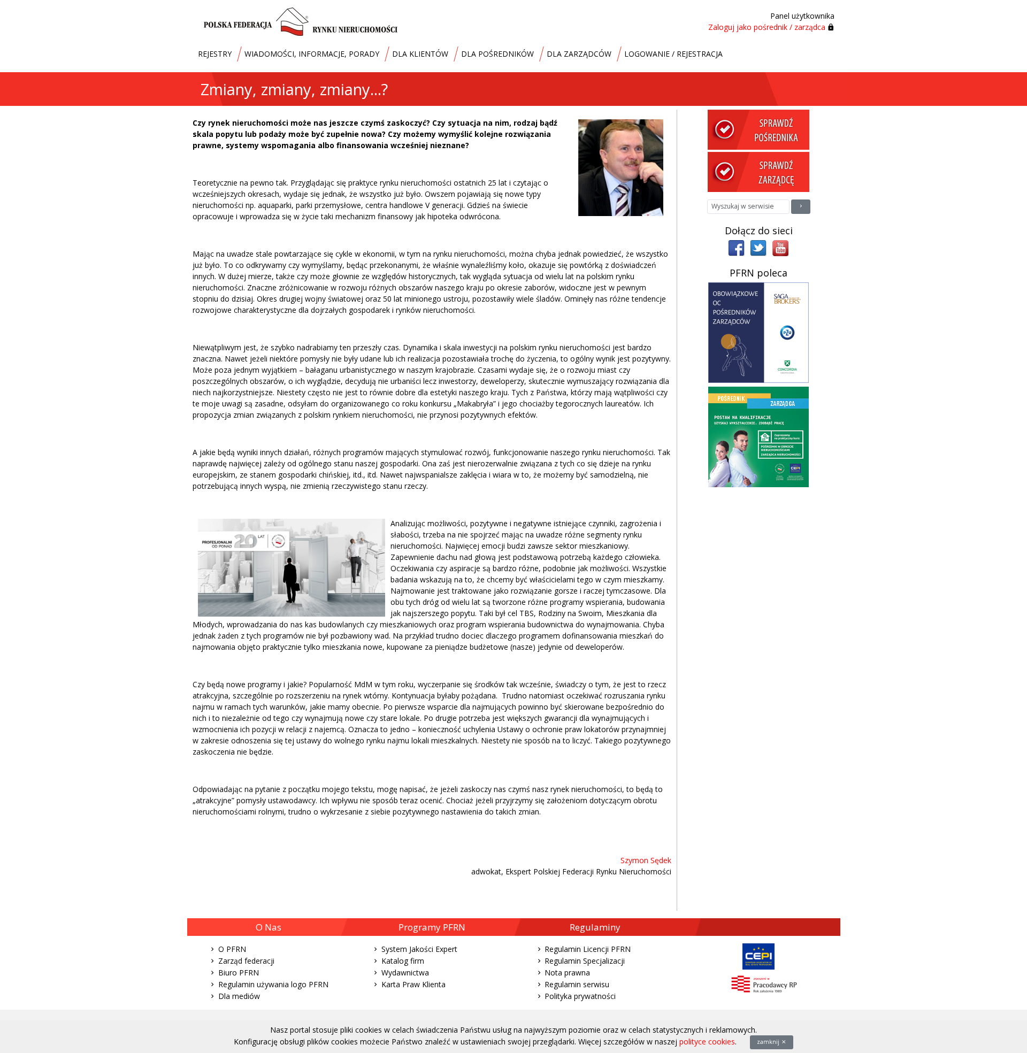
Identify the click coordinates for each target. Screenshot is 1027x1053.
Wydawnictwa (405, 972)
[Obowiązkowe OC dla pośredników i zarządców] (758, 332)
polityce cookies (707, 1041)
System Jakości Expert (419, 949)
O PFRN (232, 949)
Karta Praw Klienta (413, 984)
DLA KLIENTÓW (420, 54)
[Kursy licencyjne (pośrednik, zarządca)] (758, 436)
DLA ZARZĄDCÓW (579, 54)
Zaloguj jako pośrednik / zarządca (766, 27)
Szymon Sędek (645, 860)
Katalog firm (402, 961)
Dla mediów (239, 996)
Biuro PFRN (238, 972)
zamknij (769, 1042)
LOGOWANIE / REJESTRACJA (673, 54)
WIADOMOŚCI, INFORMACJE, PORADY (311, 54)
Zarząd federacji (246, 961)
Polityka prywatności (580, 996)
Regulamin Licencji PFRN (588, 949)
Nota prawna (567, 972)
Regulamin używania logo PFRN (273, 984)
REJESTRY (215, 54)
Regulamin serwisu (577, 984)
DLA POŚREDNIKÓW (497, 54)
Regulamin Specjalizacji (585, 961)
